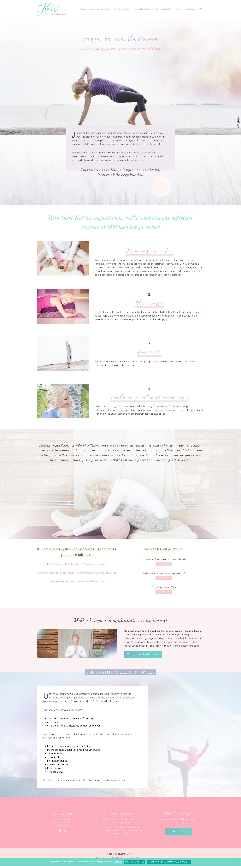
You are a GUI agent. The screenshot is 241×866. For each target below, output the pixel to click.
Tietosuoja (117, 862)
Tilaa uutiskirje (178, 831)
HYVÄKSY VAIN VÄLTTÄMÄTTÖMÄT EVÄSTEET (169, 862)
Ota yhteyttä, (50, 780)
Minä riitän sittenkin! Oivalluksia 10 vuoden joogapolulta (77, 564)
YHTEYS (130, 854)
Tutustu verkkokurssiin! (143, 654)
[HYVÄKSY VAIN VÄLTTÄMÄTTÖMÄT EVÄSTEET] (237, 861)
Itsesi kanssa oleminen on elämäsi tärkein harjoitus (77, 581)
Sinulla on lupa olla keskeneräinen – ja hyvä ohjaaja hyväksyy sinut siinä (77, 572)
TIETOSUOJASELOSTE (116, 854)
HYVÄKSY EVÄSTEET (134, 862)
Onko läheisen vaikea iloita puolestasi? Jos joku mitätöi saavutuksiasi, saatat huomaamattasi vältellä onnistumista (120, 830)
